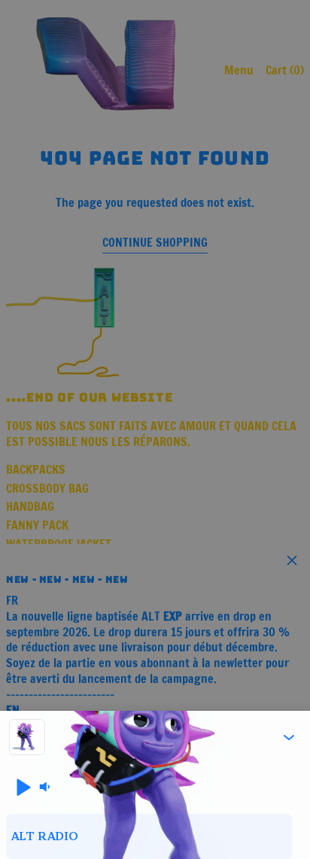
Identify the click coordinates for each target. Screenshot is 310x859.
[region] (155, 836)
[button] (289, 737)
